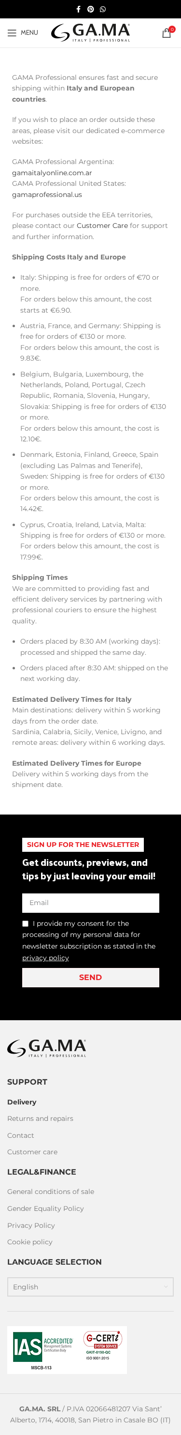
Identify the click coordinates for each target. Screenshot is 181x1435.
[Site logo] (90, 32)
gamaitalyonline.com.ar (52, 172)
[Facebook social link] (78, 9)
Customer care (32, 1152)
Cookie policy (30, 1242)
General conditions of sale (50, 1191)
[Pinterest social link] (90, 9)
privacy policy (45, 957)
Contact (20, 1135)
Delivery (21, 1102)
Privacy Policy (31, 1225)
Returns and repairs (40, 1118)
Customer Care (102, 225)
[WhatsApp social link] (103, 9)
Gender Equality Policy (45, 1208)
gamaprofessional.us (47, 194)
